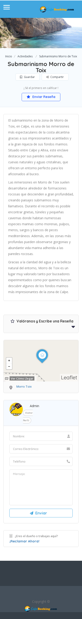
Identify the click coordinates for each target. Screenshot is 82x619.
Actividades (25, 56)
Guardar (29, 77)
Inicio (8, 56)
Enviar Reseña (43, 97)
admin (34, 406)
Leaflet (69, 377)
